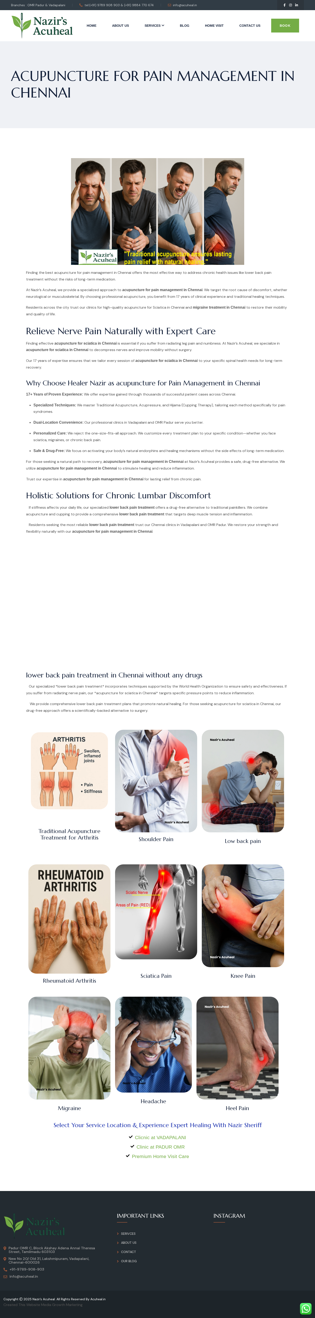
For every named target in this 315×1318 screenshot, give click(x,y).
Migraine (69, 1108)
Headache (153, 1101)
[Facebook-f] (284, 5)
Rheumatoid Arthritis (69, 980)
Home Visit (214, 25)
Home (91, 25)
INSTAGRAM (229, 1215)
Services (152, 25)
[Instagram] (290, 5)
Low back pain (243, 841)
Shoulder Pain (156, 839)
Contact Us (249, 25)
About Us (120, 25)
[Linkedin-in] (296, 5)
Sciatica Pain (156, 975)
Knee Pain (243, 975)
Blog (184, 25)
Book (285, 25)
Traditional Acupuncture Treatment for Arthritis (69, 834)
